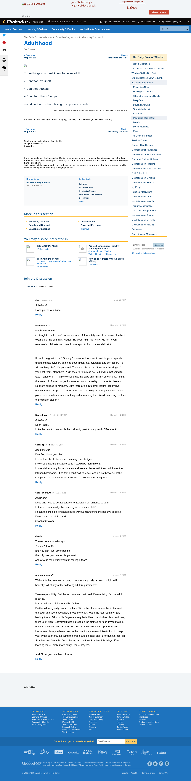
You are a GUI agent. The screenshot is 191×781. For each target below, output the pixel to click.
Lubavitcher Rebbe (56, 158)
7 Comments (42, 267)
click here (36, 163)
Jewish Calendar (96, 717)
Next (118, 56)
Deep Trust (83, 198)
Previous (30, 56)
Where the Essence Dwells (90, 194)
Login (104, 21)
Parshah (120, 725)
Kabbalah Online (69, 727)
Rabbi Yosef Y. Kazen (77, 765)
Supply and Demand (39, 225)
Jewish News (67, 719)
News (102, 752)
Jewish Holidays (123, 715)
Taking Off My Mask (47, 246)
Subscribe (93, 722)
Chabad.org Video (69, 715)
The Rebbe (143, 717)
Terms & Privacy (148, 773)
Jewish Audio (122, 730)
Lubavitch (73, 762)
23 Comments (94, 264)
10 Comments (109, 254)
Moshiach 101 (68, 722)
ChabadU (73, 752)
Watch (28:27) (94, 254)
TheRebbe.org (68, 732)
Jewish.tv (58, 752)
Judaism (102, 765)
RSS (91, 730)
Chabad (67, 762)
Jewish (111, 765)
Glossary (92, 727)
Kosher (120, 722)
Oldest (50, 286)
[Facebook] (149, 763)
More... (82, 201)
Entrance (83, 184)
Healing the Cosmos (87, 191)
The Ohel (142, 719)
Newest (43, 286)
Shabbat (120, 719)
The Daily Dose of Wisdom (38, 37)
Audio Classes (88, 752)
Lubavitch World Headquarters (120, 762)
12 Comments (43, 249)
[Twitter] (155, 763)
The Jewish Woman (70, 717)
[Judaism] (16, 21)
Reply (38, 314)
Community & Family (63, 29)
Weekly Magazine (39, 725)
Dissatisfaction (88, 221)
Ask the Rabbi (129, 21)
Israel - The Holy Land (71, 730)
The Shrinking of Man (48, 258)
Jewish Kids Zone (69, 725)
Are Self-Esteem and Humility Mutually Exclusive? (103, 247)
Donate (168, 21)
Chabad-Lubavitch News (149, 722)
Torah (96, 765)
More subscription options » (144, 253)
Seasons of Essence (39, 229)
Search (92, 725)
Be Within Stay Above (67, 37)
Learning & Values (37, 29)
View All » (85, 229)
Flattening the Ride (39, 221)
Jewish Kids (161, 752)
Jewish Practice (13, 29)
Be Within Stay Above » (38, 182)
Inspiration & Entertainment (95, 29)
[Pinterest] (161, 763)
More (135, 131)
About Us (134, 773)
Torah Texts (132, 752)
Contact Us (163, 773)
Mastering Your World (93, 37)
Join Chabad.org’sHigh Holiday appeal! (84, 3)
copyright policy (65, 167)
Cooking (117, 752)
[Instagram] (167, 763)
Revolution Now (86, 187)
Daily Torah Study (96, 719)
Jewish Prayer (122, 727)
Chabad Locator (145, 725)
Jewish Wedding (123, 717)
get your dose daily (57, 160)
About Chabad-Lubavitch (149, 715)
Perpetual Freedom (90, 225)
